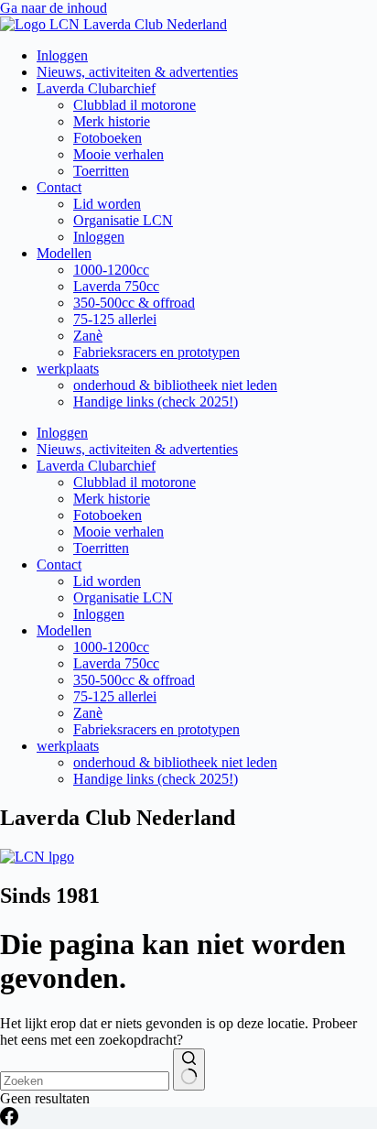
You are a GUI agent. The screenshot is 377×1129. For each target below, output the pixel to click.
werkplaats (68, 368)
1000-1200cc (111, 269)
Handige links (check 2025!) (155, 401)
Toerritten (101, 171)
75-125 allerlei (114, 319)
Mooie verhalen (118, 154)
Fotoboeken (107, 138)
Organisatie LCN (123, 220)
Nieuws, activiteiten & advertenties (137, 72)
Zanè (87, 335)
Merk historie (111, 121)
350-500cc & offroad (134, 302)
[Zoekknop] (189, 1069)
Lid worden (107, 204)
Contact (59, 187)
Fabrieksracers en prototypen (156, 352)
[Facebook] (9, 1120)
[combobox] (84, 1081)
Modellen (64, 253)
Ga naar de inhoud (53, 8)
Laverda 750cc (116, 286)
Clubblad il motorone (134, 105)
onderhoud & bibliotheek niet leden (175, 385)
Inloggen (62, 55)
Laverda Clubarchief (96, 88)
